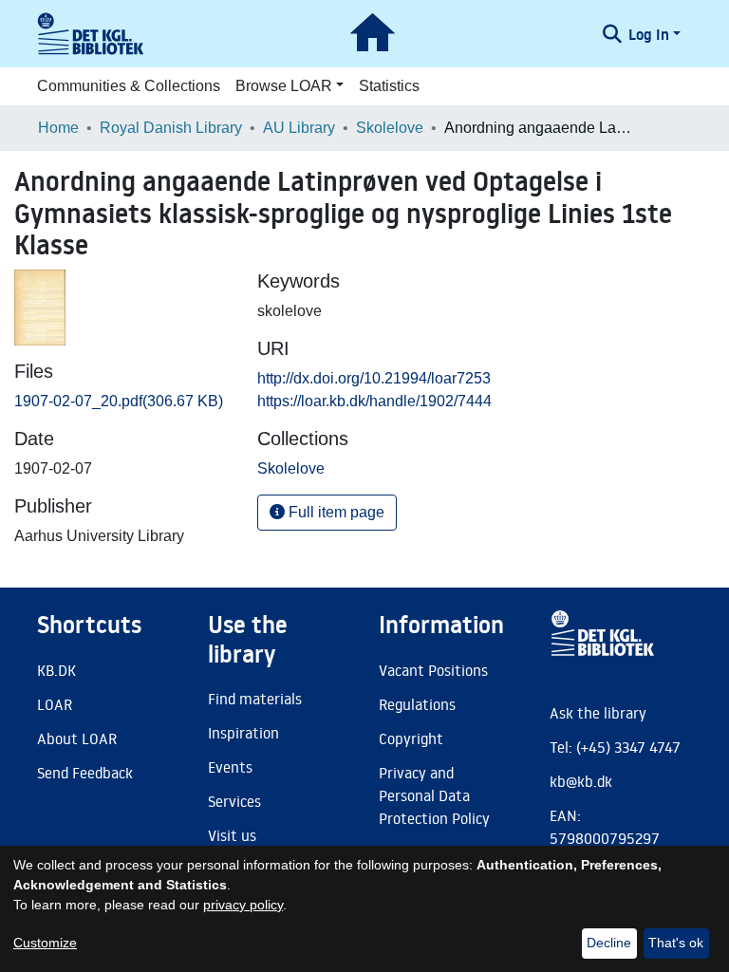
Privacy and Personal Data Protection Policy (434, 795)
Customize (45, 942)
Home (58, 128)
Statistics (389, 86)
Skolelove (389, 128)
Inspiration (243, 732)
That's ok (675, 942)
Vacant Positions (433, 670)
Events (230, 766)
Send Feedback (85, 772)
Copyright (411, 738)
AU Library (299, 128)
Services (234, 801)
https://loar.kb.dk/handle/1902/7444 (374, 401)
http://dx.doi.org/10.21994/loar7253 (374, 378)
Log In (648, 34)
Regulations (417, 704)
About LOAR (77, 738)
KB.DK (56, 670)
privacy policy (243, 904)
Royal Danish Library (171, 128)
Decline (609, 942)
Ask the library (598, 712)
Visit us (232, 835)
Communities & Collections (128, 86)
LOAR (54, 704)
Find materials (255, 698)
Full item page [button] (334, 512)
